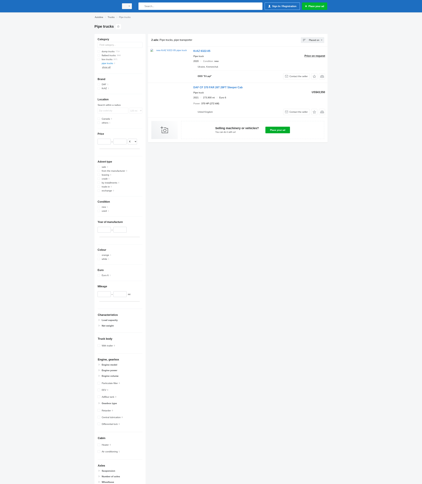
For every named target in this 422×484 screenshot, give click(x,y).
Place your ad (277, 130)
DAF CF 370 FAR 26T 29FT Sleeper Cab (218, 87)
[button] (314, 76)
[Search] (142, 6)
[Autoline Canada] (106, 6)
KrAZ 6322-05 (201, 51)
